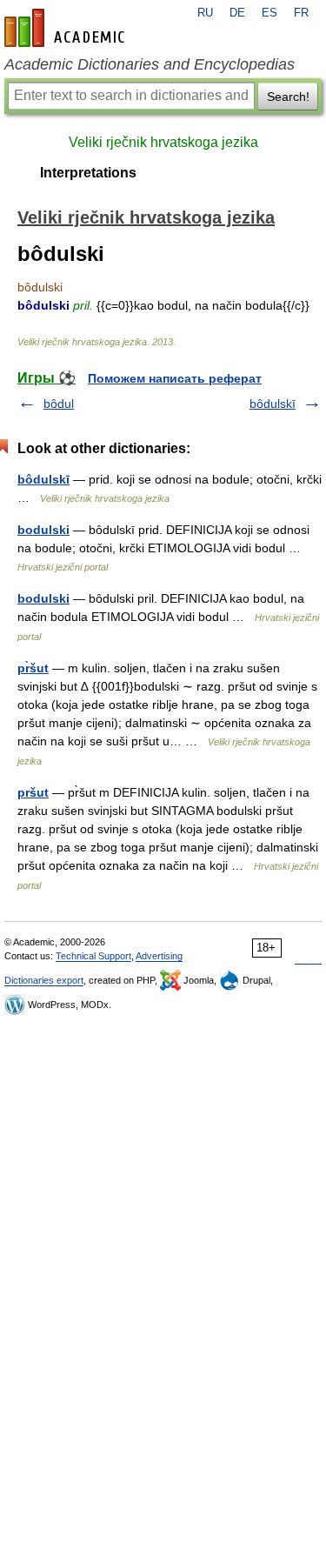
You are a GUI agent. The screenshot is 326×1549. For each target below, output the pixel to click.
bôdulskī (272, 404)
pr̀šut (33, 668)
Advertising (159, 956)
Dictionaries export (43, 980)
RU (205, 13)
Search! (288, 96)
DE (237, 13)
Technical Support (93, 956)
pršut (33, 792)
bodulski (43, 530)
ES (269, 13)
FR (301, 13)
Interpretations (88, 172)
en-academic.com (67, 28)
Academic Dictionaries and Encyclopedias (149, 64)
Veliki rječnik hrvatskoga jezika (163, 142)
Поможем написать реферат (175, 378)
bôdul (58, 404)
